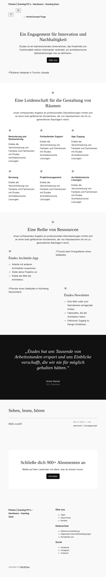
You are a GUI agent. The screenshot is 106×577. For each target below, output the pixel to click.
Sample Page (39, 16)
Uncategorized (90, 426)
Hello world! (15, 423)
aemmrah (77, 426)
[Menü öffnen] (11, 14)
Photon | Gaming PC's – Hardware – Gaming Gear (34, 4)
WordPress (25, 567)
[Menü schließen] (18, 10)
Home (29, 16)
